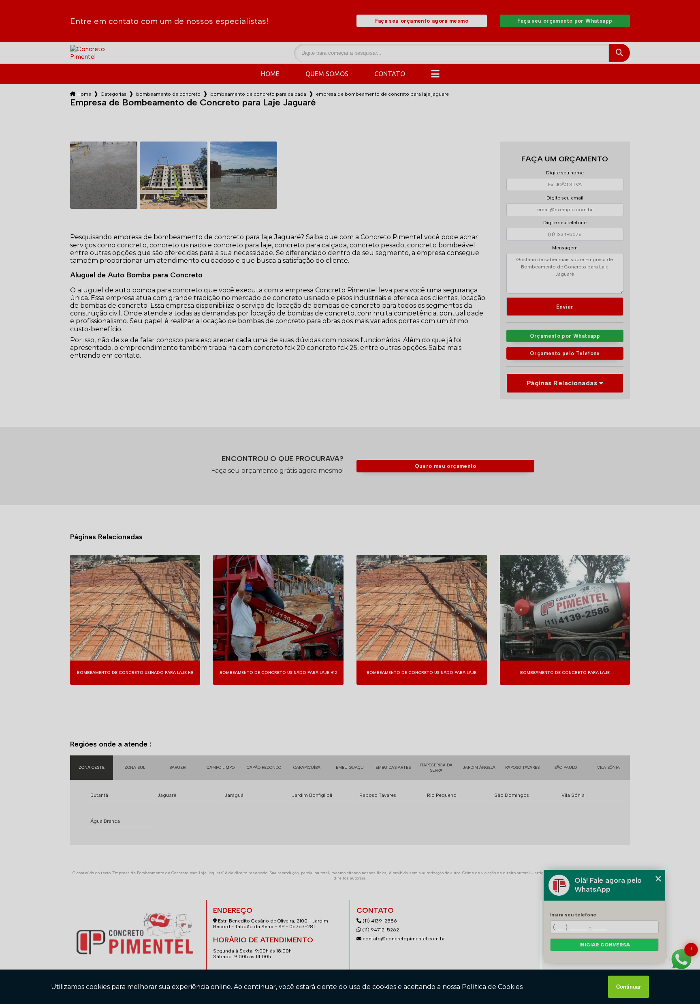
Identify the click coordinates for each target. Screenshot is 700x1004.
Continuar (628, 987)
